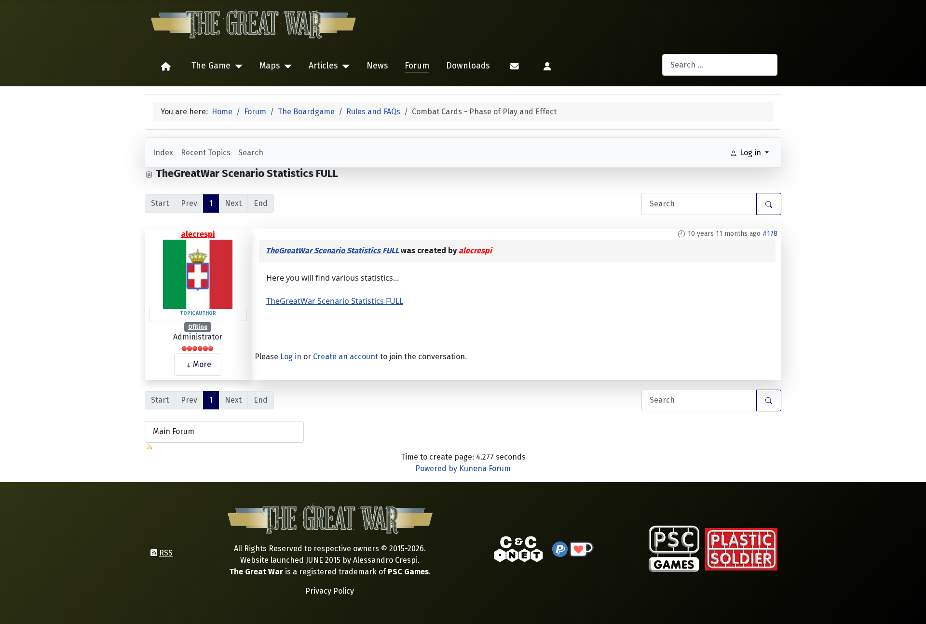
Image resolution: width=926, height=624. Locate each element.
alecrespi (198, 234)
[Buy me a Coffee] (582, 548)
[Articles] (344, 66)
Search (250, 152)
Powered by (436, 468)
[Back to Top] (910, 605)
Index (163, 152)
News (377, 66)
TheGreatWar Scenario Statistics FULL (332, 250)
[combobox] (719, 65)
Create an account (345, 356)
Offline (197, 327)
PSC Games (408, 571)
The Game (211, 66)
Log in (290, 356)
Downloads (468, 66)
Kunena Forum (485, 468)
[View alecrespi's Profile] (197, 273)
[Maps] (286, 66)
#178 (770, 234)
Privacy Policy (329, 591)
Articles (323, 66)
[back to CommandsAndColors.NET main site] (518, 548)
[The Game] (237, 66)
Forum (417, 66)
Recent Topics (206, 152)
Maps (269, 66)
